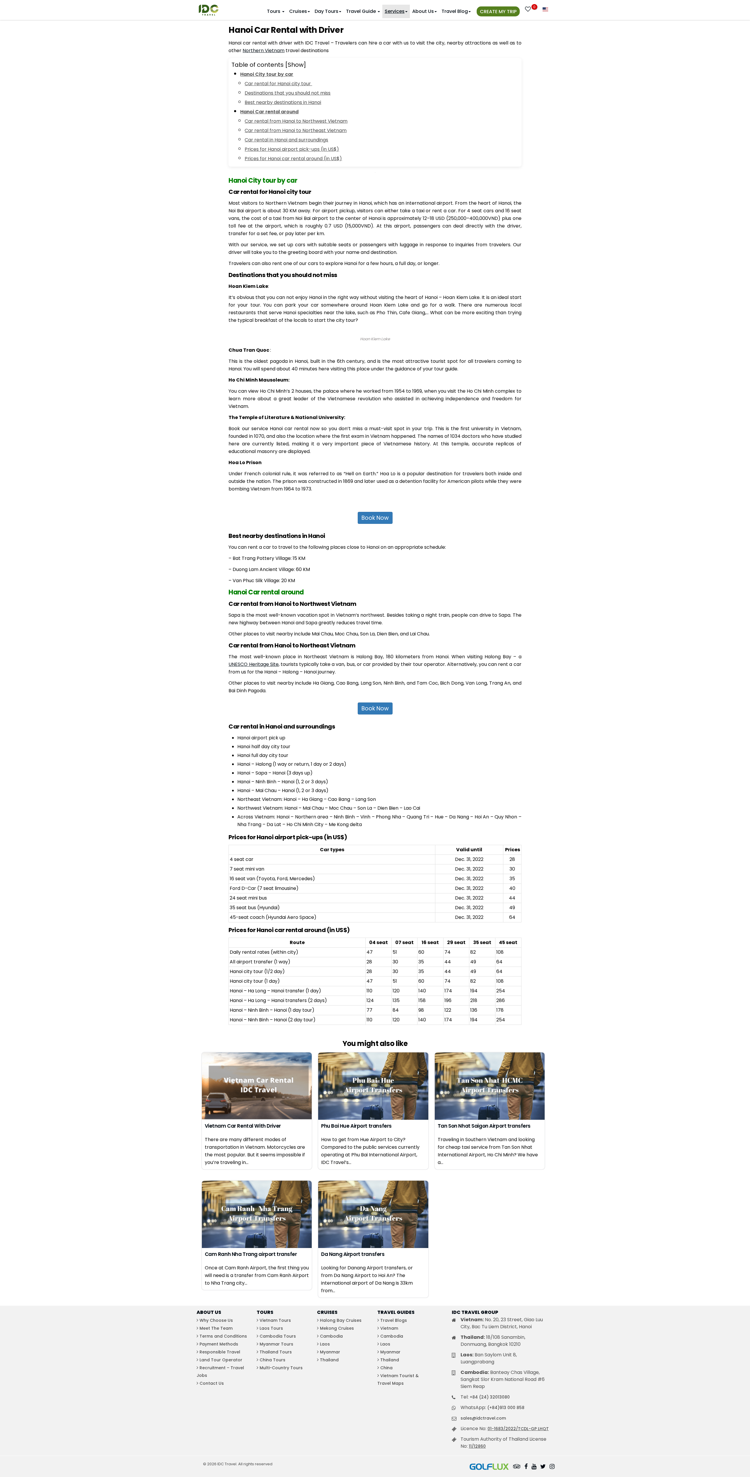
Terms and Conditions (223, 1336)
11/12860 (477, 1446)
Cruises (298, 11)
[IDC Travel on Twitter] (543, 1467)
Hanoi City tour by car (266, 74)
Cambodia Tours (278, 1336)
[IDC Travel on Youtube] (533, 1467)
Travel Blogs (393, 1320)
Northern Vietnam (263, 50)
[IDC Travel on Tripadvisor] (517, 1467)
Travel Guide (361, 11)
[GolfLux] (489, 1467)
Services (395, 11)
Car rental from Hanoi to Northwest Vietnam (296, 121)
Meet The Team (216, 1328)
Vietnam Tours (275, 1320)
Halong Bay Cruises (341, 1320)
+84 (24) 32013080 (490, 1397)
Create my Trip (498, 11)
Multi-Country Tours (281, 1368)
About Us (423, 11)
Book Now (375, 518)
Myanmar (330, 1352)
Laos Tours (271, 1328)
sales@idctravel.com (483, 1418)
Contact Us (212, 1383)
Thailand (329, 1360)
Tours (274, 11)
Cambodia (331, 1336)
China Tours (272, 1360)
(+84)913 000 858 (505, 1408)
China (386, 1368)
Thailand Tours (276, 1352)
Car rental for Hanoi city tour (278, 83)
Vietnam (389, 1328)
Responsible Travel (220, 1352)
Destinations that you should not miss (287, 93)
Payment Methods (219, 1344)
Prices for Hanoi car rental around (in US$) (293, 158)
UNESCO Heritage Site (253, 664)
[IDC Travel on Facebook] (526, 1467)
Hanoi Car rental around (269, 111)
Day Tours (326, 11)
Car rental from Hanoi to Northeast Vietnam (296, 130)
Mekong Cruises (337, 1328)
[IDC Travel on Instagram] (552, 1467)
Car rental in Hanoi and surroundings (286, 139)
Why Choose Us (216, 1320)
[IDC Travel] (209, 9)
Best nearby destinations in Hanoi (283, 102)
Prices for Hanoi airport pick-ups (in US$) (292, 149)
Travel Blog (455, 11)
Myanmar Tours (276, 1344)
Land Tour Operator (221, 1360)
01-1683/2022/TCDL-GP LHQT (518, 1429)
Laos (325, 1344)
